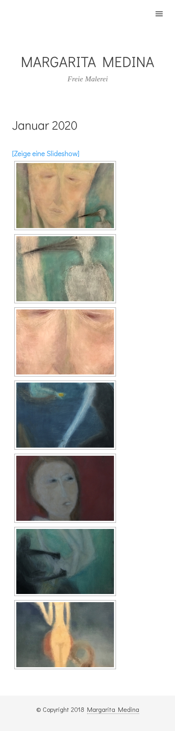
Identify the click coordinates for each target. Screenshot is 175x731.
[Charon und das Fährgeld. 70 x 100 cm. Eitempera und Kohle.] (65, 415)
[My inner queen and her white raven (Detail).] (65, 268)
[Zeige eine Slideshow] (45, 153)
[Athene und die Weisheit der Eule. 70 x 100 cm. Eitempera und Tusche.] (65, 634)
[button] (164, 8)
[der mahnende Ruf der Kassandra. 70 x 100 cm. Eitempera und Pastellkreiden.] (65, 488)
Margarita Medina (113, 709)
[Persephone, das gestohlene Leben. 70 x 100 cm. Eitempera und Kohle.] (65, 561)
